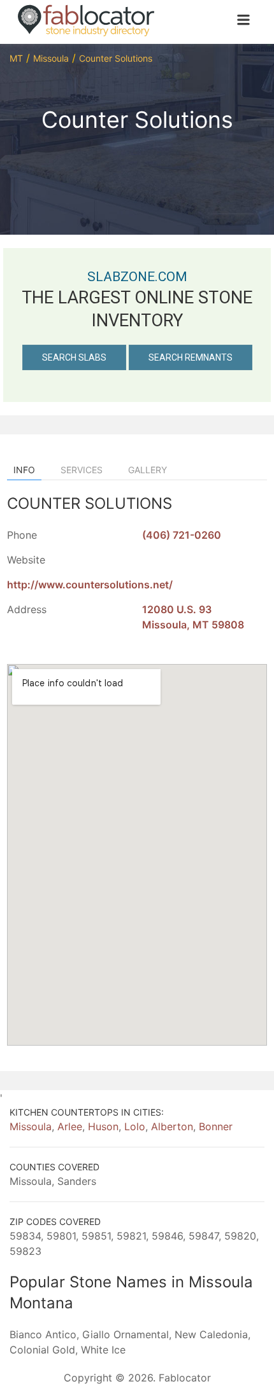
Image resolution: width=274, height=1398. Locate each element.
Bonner (216, 1126)
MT (16, 58)
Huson (103, 1126)
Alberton (172, 1126)
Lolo (134, 1126)
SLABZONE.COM (137, 276)
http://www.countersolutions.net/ (90, 584)
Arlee (69, 1126)
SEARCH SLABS (74, 357)
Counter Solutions (115, 58)
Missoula (51, 58)
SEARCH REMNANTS (190, 357)
